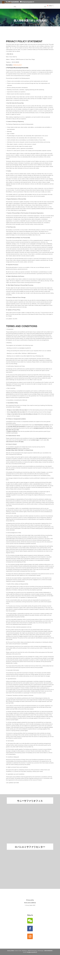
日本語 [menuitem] (50, 5)
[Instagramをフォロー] (30, 936)
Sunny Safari (10, 950)
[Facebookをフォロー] (30, 928)
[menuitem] (50, 5)
